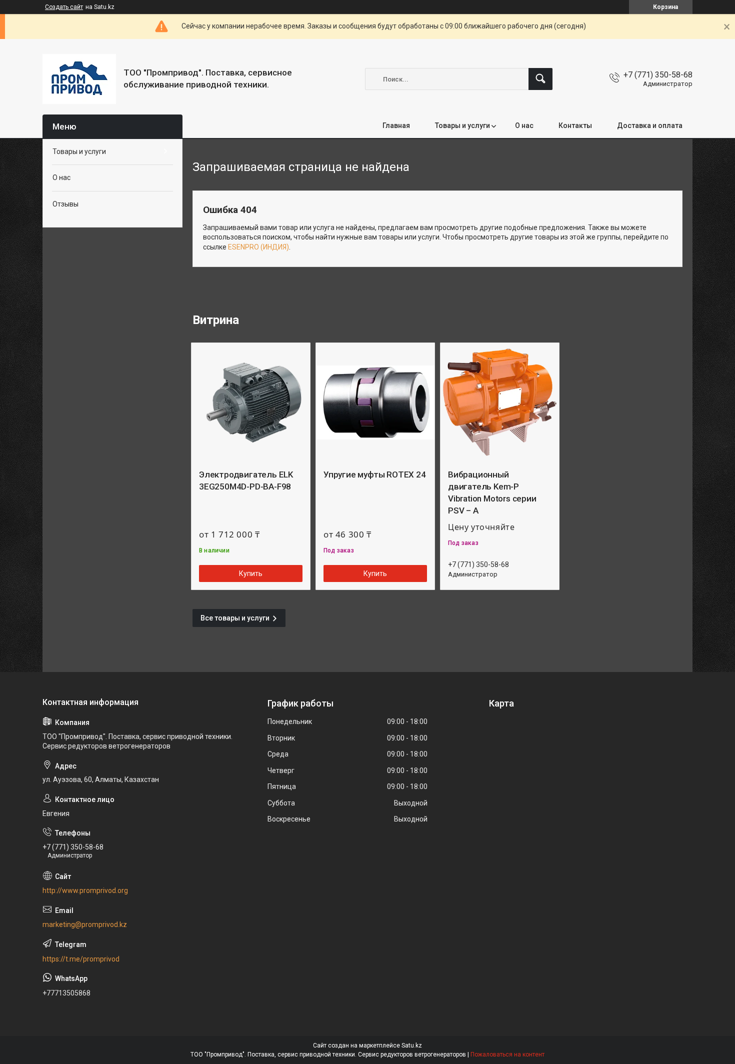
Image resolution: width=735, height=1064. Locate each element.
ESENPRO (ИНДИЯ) (258, 247)
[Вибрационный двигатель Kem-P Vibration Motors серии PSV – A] (499, 402)
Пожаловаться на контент (507, 1054)
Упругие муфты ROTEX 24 (375, 475)
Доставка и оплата (649, 126)
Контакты (575, 126)
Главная (396, 126)
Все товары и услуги (235, 618)
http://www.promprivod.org (85, 890)
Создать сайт (64, 7)
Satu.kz (412, 1045)
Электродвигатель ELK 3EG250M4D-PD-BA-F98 (246, 481)
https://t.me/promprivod (81, 959)
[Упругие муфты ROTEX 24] (375, 402)
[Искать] (540, 79)
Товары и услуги (462, 126)
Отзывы (65, 204)
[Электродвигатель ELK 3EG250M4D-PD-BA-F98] (251, 402)
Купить (250, 574)
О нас (524, 126)
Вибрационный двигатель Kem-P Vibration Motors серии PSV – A (492, 492)
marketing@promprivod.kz (84, 924)
